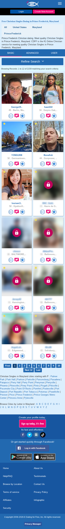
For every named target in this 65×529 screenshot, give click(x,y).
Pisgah (44, 385)
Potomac (43, 392)
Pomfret (37, 388)
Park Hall (10, 379)
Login (21, 11)
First (7, 365)
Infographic (39, 500)
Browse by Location (12, 484)
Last (38, 370)
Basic (10, 53)
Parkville (30, 379)
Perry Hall (15, 382)
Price (11, 395)
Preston (4, 395)
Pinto (36, 385)
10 (59, 365)
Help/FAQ (7, 476)
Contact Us (39, 484)
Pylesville (28, 398)
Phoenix (4, 385)
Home (6, 468)
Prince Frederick (24, 395)
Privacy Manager (33, 524)
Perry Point (27, 382)
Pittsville (53, 385)
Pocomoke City (7, 388)
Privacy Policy (41, 492)
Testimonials (40, 476)
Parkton (20, 379)
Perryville (50, 382)
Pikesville (14, 385)
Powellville (54, 392)
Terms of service (11, 492)
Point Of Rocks (24, 388)
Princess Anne (15, 398)
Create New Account (44, 11)
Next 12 (28, 370)
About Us (38, 468)
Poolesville (48, 388)
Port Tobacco (30, 392)
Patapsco (4, 382)
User (54, 53)
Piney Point (26, 385)
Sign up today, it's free (32, 423)
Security (7, 508)
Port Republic (15, 392)
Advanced (32, 53)
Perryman (39, 382)
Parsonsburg (42, 379)
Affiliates (7, 500)
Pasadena (55, 379)
